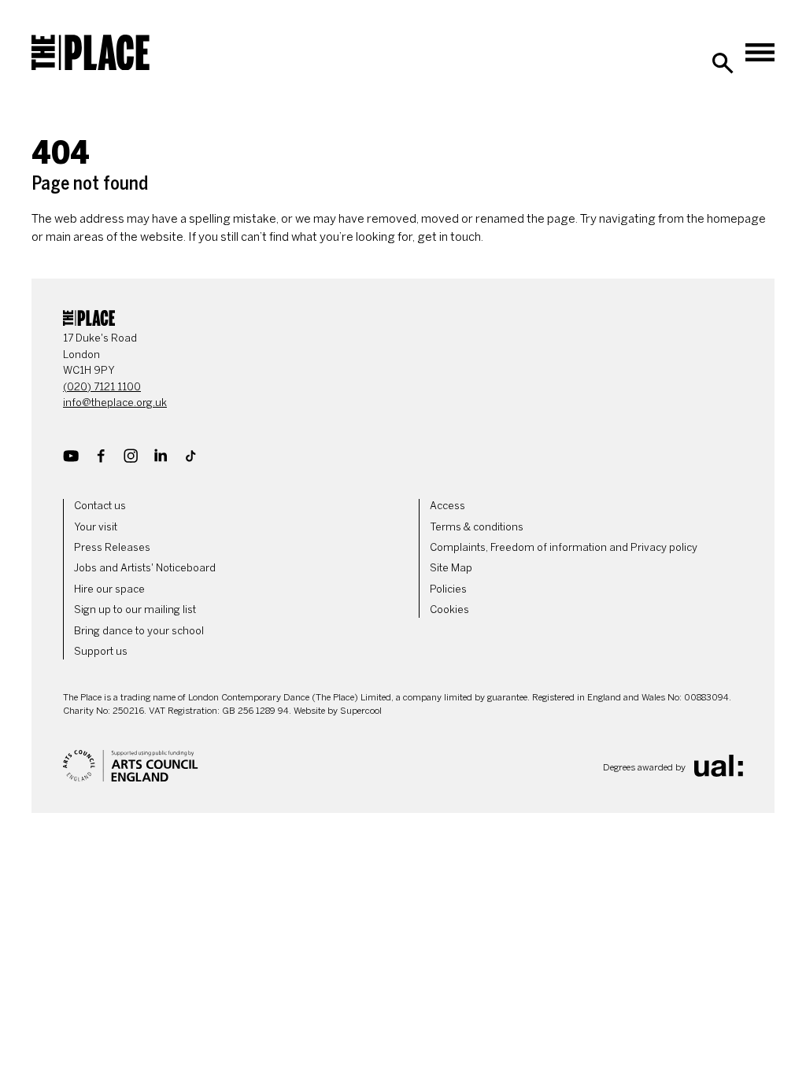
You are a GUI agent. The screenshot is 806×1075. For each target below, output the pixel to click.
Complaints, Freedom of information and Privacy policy (563, 547)
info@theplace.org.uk (115, 402)
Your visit (95, 527)
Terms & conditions (476, 527)
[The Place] (90, 53)
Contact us (100, 506)
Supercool (361, 710)
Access (447, 506)
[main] (403, 176)
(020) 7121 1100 (102, 387)
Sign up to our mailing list (135, 609)
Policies (448, 589)
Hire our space (109, 589)
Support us (101, 651)
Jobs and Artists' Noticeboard (145, 568)
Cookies (449, 609)
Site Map (451, 568)
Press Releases (112, 547)
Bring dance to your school (139, 631)
